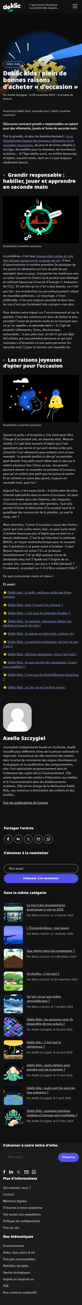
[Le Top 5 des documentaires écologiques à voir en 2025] (13, 912)
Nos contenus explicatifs (20, 1292)
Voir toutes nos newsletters (22, 1214)
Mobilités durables (16, 1265)
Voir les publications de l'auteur (25, 802)
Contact (8, 1194)
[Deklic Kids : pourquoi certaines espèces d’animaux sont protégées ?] (13, 1118)
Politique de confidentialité (21, 1221)
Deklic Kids (13, 64)
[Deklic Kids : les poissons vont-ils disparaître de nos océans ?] (13, 1026)
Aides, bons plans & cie (19, 1252)
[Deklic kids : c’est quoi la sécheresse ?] (13, 1049)
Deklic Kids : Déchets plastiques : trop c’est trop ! (42, 654)
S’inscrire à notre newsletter (23, 1207)
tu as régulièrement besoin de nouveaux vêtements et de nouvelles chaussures (38, 140)
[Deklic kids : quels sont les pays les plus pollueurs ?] (13, 1095)
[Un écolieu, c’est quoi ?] (13, 981)
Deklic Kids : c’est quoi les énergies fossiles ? (39, 613)
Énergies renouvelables (19, 1259)
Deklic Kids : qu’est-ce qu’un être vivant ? (37, 687)
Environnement (13, 1245)
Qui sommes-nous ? (17, 1187)
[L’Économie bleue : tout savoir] (13, 935)
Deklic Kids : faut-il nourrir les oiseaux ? (35, 604)
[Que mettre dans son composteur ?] (13, 958)
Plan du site (11, 1227)
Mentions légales (15, 1201)
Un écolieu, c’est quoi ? (43, 973)
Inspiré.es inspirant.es (18, 1279)
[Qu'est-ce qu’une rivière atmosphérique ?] (13, 1004)
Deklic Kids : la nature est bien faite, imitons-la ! (41, 633)
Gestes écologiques (16, 1272)
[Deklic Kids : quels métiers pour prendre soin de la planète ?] (13, 1072)
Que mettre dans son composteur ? (51, 950)
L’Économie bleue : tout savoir (48, 928)
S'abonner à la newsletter (41, 878)
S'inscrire (68, 1157)
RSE (6, 1285)
